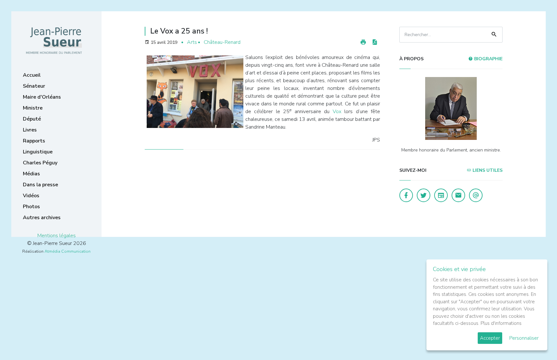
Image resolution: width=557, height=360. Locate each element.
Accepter (490, 338)
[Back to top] (537, 340)
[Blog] (441, 195)
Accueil (32, 75)
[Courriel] (476, 195)
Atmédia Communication (67, 251)
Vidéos (31, 195)
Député (32, 118)
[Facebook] (406, 195)
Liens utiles (487, 170)
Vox (338, 111)
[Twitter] (423, 195)
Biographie (488, 59)
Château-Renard (222, 42)
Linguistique (38, 151)
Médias (31, 173)
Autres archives (42, 217)
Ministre (33, 108)
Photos (31, 206)
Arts (192, 42)
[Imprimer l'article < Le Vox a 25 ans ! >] (363, 42)
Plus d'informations (501, 323)
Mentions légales (56, 235)
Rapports (34, 140)
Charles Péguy (40, 162)
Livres (30, 129)
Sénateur (34, 86)
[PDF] (374, 42)
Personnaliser (524, 338)
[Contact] (458, 195)
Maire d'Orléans (42, 97)
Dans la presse (40, 184)
